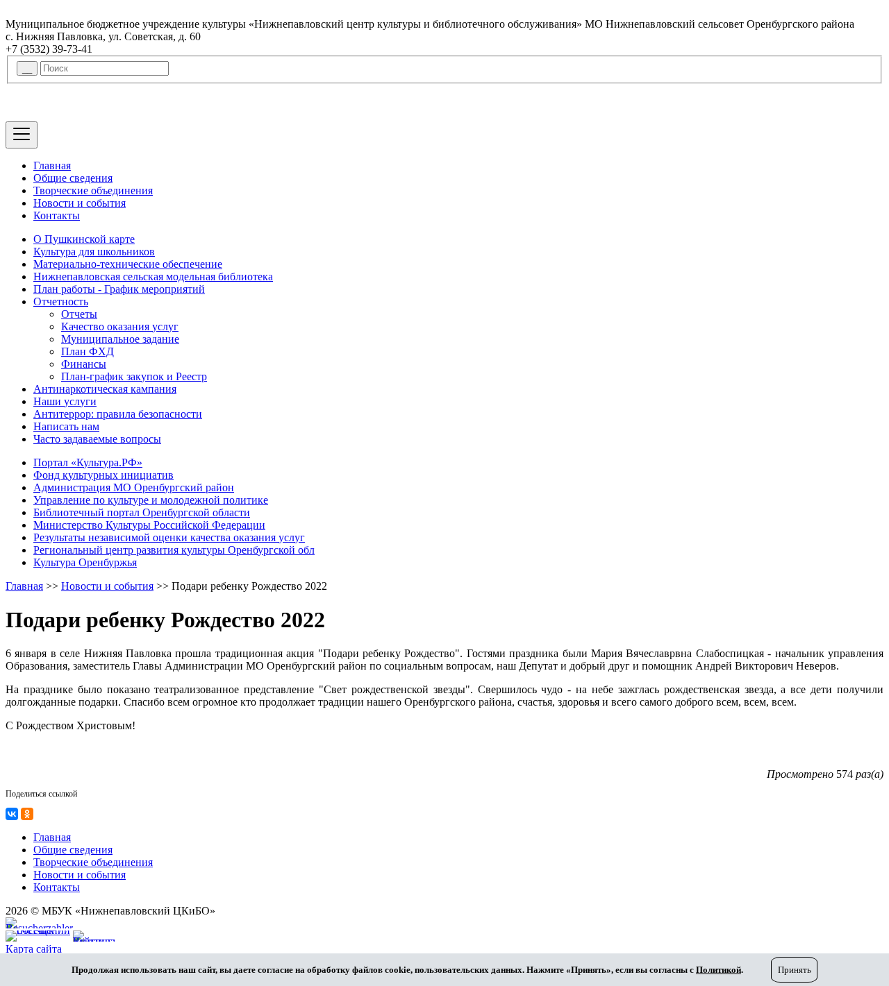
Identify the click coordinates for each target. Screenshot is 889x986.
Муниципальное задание (120, 339)
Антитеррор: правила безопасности (117, 414)
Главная (52, 165)
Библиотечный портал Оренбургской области (141, 512)
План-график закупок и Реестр (134, 376)
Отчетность (60, 301)
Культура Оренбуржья (85, 562)
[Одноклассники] (27, 814)
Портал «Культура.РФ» (87, 462)
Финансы (83, 364)
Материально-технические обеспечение (127, 264)
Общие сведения (73, 178)
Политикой (718, 969)
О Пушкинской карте (84, 239)
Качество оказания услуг (119, 326)
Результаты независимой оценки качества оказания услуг (169, 537)
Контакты (56, 215)
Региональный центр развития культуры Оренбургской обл (174, 550)
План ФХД (87, 351)
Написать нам (66, 426)
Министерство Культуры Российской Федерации (149, 525)
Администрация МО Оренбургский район (133, 487)
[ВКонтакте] (12, 814)
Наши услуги (65, 401)
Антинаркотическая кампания (104, 389)
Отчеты (79, 314)
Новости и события (79, 203)
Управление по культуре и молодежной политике (150, 500)
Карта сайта (34, 949)
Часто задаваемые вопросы (97, 439)
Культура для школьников (94, 251)
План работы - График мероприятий (119, 289)
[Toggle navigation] (22, 134)
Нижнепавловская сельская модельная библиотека (153, 276)
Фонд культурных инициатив (103, 475)
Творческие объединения (93, 190)
